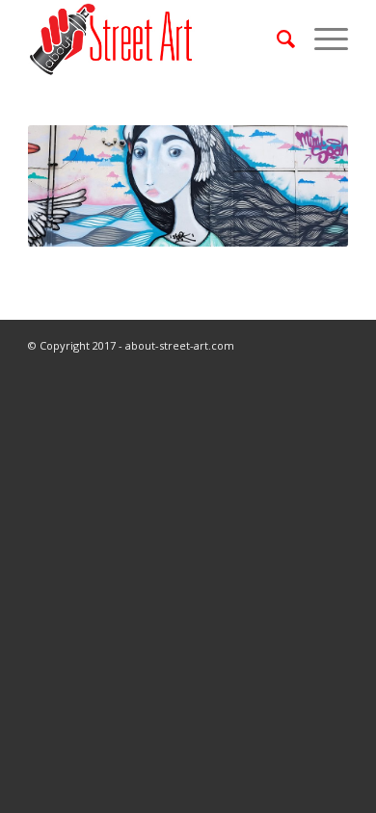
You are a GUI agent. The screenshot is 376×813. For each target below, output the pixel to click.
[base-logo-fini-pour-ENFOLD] (155, 38)
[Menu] (321, 38)
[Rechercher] (276, 38)
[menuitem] (276, 38)
